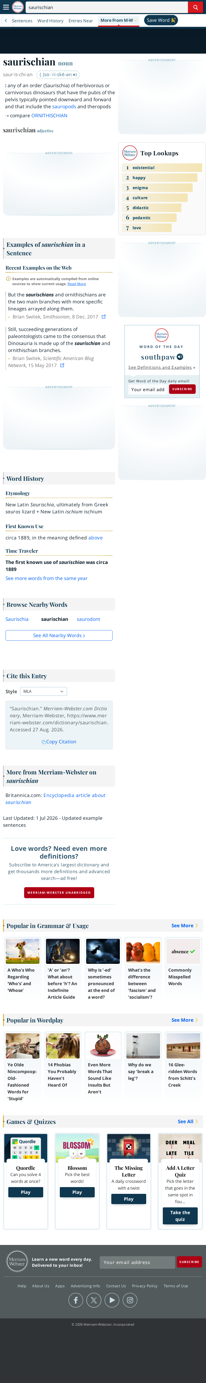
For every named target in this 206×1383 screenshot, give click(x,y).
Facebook (75, 1300)
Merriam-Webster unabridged (59, 892)
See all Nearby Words (57, 635)
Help (22, 1285)
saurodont (88, 619)
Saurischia (17, 619)
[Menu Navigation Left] (6, 21)
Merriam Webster (17, 1261)
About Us (41, 1285)
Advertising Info (86, 1285)
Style (11, 691)
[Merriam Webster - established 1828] (18, 7)
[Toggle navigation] (6, 7)
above (95, 537)
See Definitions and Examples (160, 367)
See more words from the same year (47, 578)
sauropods (64, 106)
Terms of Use (176, 1285)
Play (25, 1192)
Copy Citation (61, 741)
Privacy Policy (145, 1285)
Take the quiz (180, 1215)
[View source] (104, 316)
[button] (118, 20)
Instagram (130, 1300)
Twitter (93, 1300)
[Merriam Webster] (161, 335)
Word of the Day (161, 346)
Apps (60, 1285)
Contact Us (116, 1285)
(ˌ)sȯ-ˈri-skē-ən (56, 74)
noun (65, 63)
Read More (77, 283)
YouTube (112, 1300)
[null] (180, 357)
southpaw (158, 356)
